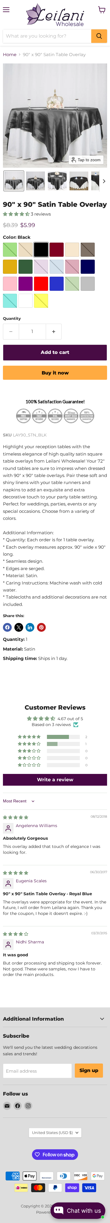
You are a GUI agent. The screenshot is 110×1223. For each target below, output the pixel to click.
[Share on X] (18, 627)
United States (52, 1132)
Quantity (12, 318)
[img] (15, 817)
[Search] (99, 36)
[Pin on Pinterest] (41, 627)
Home (9, 54)
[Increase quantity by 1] (54, 332)
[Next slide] (104, 181)
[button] (14, 181)
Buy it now (55, 373)
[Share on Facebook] (7, 627)
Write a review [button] (55, 779)
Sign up (88, 1070)
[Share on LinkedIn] (30, 627)
